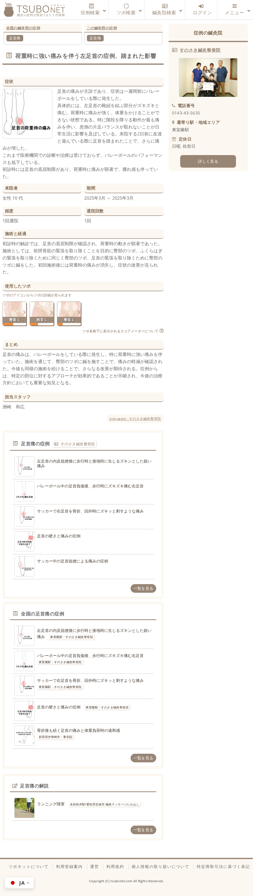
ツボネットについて (29, 866)
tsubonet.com (122, 881)
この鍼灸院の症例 (102, 27)
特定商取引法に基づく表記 (223, 866)
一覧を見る (143, 588)
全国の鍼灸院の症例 (23, 27)
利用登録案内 (69, 866)
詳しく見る (208, 161)
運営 (94, 866)
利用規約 (115, 866)
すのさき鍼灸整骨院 (135, 418)
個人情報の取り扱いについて (160, 866)
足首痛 (14, 37)
